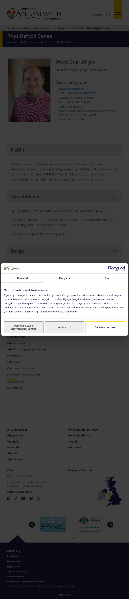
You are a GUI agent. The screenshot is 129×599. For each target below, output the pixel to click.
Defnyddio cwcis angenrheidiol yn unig (23, 327)
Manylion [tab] (64, 278)
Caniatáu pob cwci (105, 327)
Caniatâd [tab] (22, 278)
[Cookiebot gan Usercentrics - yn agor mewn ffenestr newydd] (110, 268)
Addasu (62, 327)
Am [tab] (107, 278)
